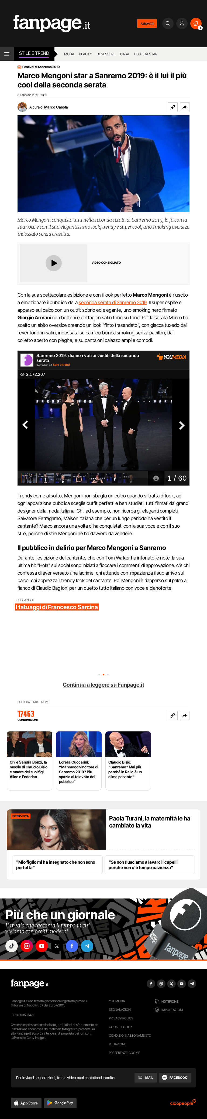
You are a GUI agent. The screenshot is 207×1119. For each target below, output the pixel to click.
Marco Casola (56, 107)
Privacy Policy (121, 1018)
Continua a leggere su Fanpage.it (103, 684)
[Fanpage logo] (45, 23)
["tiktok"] (11, 946)
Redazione (117, 1044)
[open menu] (7, 54)
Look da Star (28, 702)
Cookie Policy (120, 1027)
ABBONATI (147, 23)
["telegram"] (87, 946)
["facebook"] (72, 946)
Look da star (145, 54)
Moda (69, 54)
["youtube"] (42, 946)
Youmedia (117, 1001)
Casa (124, 54)
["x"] (57, 946)
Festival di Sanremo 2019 (41, 67)
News (45, 702)
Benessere (106, 54)
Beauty (85, 54)
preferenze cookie (124, 1053)
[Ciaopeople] (183, 1104)
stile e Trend (34, 53)
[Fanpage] (30, 983)
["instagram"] (26, 946)
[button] (184, 107)
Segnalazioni (120, 1010)
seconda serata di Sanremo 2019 (113, 302)
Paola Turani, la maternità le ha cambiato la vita (149, 822)
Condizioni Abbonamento (130, 1035)
